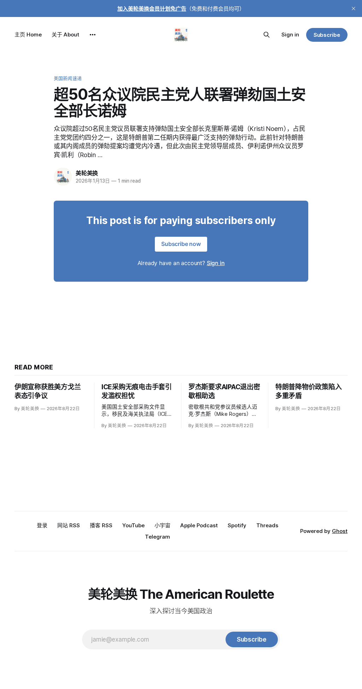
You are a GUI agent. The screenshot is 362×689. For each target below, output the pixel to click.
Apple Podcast (199, 525)
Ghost (340, 531)
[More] (92, 34)
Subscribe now (181, 243)
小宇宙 (162, 525)
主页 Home (28, 34)
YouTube (133, 525)
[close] (353, 8)
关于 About (65, 34)
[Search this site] (266, 34)
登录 (42, 525)
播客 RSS (101, 525)
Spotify (237, 525)
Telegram (157, 536)
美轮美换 (87, 173)
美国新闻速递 (68, 78)
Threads (267, 525)
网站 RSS (68, 525)
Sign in (290, 34)
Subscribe (327, 34)
